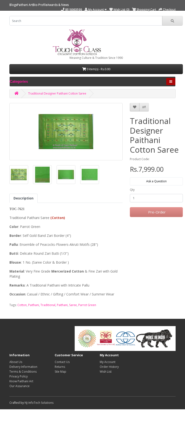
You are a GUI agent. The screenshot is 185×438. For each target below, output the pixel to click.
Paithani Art (25, 5)
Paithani (33, 305)
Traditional (47, 305)
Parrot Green (87, 305)
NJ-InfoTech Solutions (39, 403)
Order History (109, 367)
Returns (60, 367)
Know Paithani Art (21, 381)
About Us (15, 362)
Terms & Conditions (23, 372)
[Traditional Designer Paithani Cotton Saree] (18, 174)
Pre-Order (156, 212)
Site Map (60, 372)
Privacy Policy (18, 376)
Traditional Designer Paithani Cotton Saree (57, 93)
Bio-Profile (40, 5)
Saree (73, 305)
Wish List (106, 372)
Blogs (13, 5)
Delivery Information (23, 367)
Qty (132, 190)
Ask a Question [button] (156, 181)
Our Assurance (19, 386)
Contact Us (62, 362)
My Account (107, 362)
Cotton (22, 305)
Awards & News (58, 5)
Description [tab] (23, 198)
